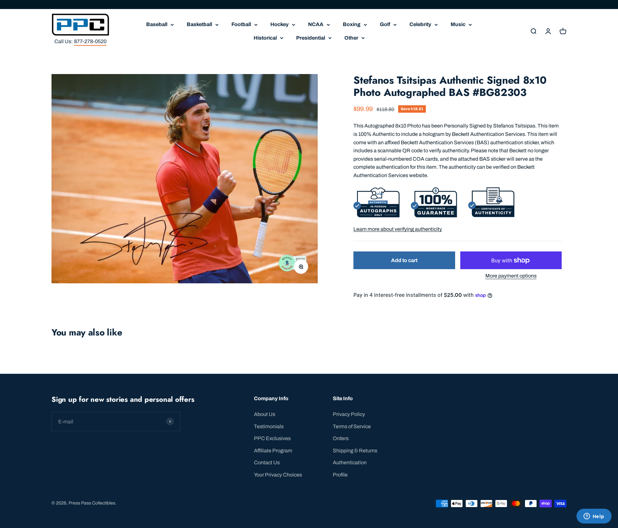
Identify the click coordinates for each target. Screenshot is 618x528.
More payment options (511, 275)
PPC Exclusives (272, 438)
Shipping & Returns (355, 450)
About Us (264, 414)
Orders (341, 438)
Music (458, 24)
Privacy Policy (349, 414)
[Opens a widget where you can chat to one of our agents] (594, 517)
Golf (385, 24)
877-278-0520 (90, 41)
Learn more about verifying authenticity (397, 229)
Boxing (351, 24)
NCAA (315, 24)
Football (241, 24)
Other (351, 38)
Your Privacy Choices (278, 474)
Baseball (156, 24)
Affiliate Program (273, 450)
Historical (265, 38)
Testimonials (269, 426)
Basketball (199, 24)
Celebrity (420, 24)
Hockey (279, 24)
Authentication (350, 462)
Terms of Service (352, 426)
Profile (340, 474)
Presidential (310, 38)
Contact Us (267, 462)
